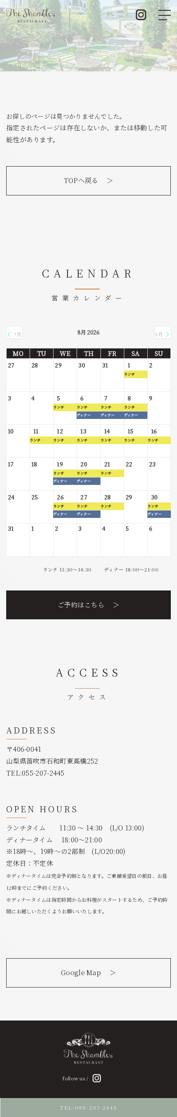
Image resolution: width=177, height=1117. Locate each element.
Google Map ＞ (88, 972)
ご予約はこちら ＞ (89, 604)
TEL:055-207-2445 (88, 1107)
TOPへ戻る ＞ (89, 180)
